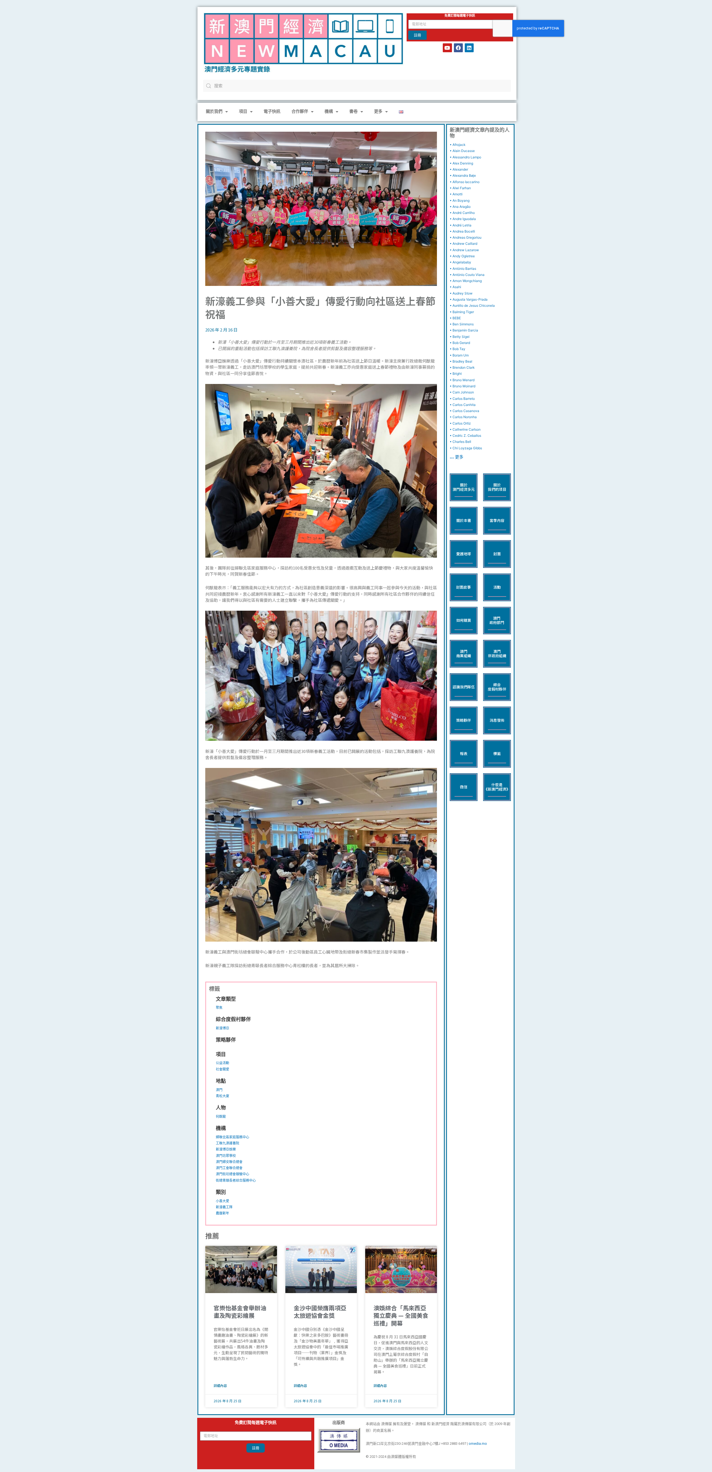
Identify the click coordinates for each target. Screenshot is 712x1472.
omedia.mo (478, 1443)
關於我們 (214, 112)
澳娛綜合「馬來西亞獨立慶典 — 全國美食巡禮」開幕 (401, 1315)
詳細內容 (220, 1385)
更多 (378, 112)
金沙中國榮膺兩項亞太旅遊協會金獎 (320, 1311)
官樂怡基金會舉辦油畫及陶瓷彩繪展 (240, 1311)
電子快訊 (272, 112)
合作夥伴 (299, 112)
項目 (243, 112)
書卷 (353, 112)
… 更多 (456, 457)
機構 (329, 112)
